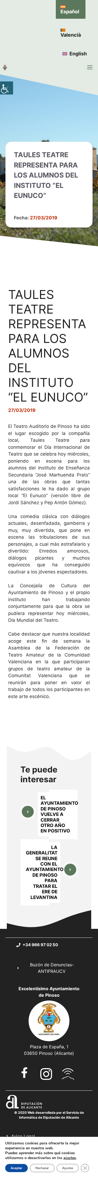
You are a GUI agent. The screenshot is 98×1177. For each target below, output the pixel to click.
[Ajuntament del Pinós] (5, 67)
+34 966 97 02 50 (40, 944)
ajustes (69, 1158)
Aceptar (16, 1168)
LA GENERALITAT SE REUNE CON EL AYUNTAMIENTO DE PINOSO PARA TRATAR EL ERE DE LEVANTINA (44, 872)
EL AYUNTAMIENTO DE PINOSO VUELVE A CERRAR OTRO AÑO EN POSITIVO (59, 814)
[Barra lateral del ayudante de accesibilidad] (6, 87)
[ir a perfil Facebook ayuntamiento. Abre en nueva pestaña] (24, 1072)
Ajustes (67, 1168)
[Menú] (90, 67)
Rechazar (42, 1168)
